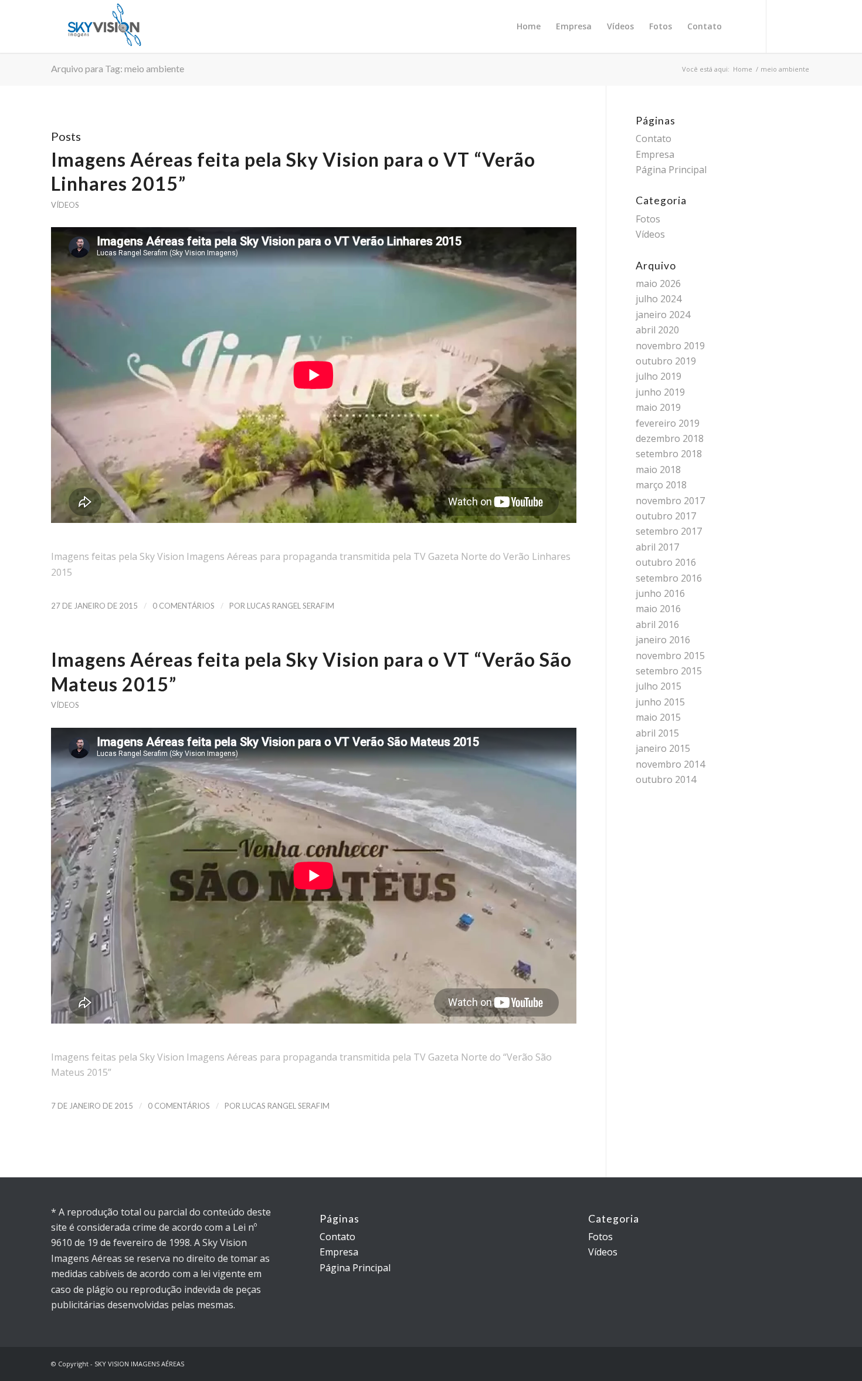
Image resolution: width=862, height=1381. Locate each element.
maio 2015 (658, 717)
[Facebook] (802, 26)
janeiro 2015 (663, 748)
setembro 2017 (669, 531)
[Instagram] (784, 26)
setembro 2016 (669, 578)
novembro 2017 (670, 500)
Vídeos (65, 205)
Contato (653, 138)
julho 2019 (658, 376)
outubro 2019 (666, 360)
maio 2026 (658, 283)
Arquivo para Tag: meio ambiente (117, 68)
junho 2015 (660, 701)
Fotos (648, 218)
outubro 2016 (666, 562)
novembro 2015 (670, 655)
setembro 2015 (669, 670)
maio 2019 (658, 407)
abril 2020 (657, 329)
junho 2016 (660, 593)
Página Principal (671, 169)
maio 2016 (658, 608)
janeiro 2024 (663, 314)
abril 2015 (657, 733)
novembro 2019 (670, 345)
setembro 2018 (669, 453)
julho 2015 (658, 686)
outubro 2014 (666, 779)
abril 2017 (657, 547)
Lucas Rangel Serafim (290, 605)
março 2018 (661, 484)
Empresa (655, 154)
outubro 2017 (666, 515)
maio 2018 (658, 469)
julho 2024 (658, 298)
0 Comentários (183, 605)
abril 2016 (657, 624)
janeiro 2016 (663, 639)
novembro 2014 (670, 764)
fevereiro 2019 (668, 423)
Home (742, 69)
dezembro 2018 (670, 438)
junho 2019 (660, 392)
